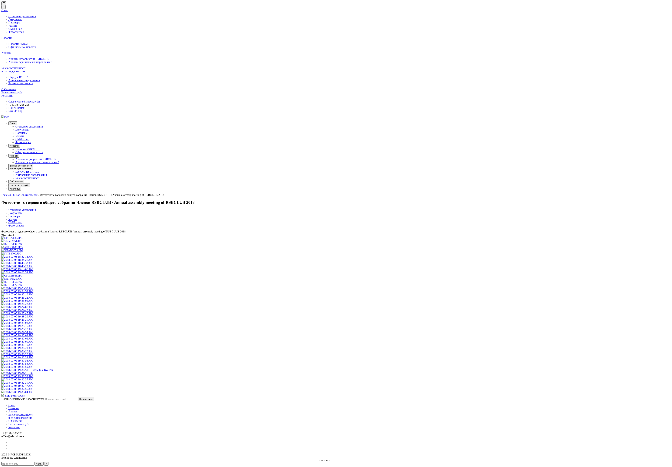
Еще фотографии (15, 395)
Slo (15, 110)
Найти (39, 463)
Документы (15, 19)
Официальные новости (22, 46)
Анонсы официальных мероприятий (30, 62)
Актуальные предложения (24, 80)
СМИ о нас (15, 28)
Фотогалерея (16, 31)
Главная (6, 194)
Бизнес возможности (20, 83)
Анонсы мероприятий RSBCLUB (28, 58)
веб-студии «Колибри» (341, 460)
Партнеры (14, 22)
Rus (10, 110)
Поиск (12, 107)
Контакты (7, 95)
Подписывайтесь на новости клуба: (22, 398)
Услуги (12, 25)
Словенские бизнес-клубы (24, 101)
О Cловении (8, 89)
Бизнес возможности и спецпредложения (13, 69)
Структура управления (22, 16)
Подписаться (86, 399)
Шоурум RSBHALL (20, 77)
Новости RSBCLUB (20, 43)
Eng (20, 110)
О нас (4, 10)
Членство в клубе (11, 92)
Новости (6, 37)
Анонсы (6, 52)
